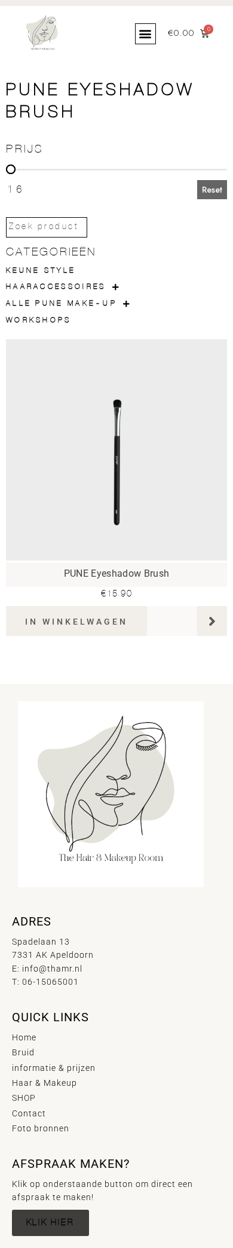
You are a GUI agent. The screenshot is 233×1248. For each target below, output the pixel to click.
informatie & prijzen (54, 1068)
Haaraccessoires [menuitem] (56, 287)
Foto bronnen (40, 1128)
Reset (212, 190)
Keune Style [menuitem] (40, 271)
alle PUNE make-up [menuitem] (61, 304)
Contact (29, 1113)
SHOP (24, 1098)
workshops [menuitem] (39, 320)
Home (24, 1037)
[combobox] (46, 227)
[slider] (11, 169)
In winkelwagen (76, 621)
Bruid (23, 1052)
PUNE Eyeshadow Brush (116, 573)
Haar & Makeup (44, 1083)
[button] (145, 33)
